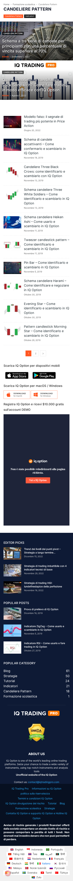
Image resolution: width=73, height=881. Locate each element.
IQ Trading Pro (20, 788)
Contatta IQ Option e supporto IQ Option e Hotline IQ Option (36, 816)
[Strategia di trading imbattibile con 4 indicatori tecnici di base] (12, 570)
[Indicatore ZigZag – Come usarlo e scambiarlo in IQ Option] (12, 630)
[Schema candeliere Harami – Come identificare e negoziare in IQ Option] (12, 286)
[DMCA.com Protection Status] (36, 740)
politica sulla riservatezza (35, 793)
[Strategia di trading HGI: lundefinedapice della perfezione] (12, 587)
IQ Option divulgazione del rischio (24, 803)
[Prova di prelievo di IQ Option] (12, 614)
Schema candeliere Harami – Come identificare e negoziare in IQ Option (46, 285)
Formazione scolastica (24, 4)
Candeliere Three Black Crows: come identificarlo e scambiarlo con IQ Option (44, 171)
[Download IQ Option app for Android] (44, 379)
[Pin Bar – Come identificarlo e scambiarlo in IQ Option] (12, 268)
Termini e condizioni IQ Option (35, 798)
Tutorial (52, 803)
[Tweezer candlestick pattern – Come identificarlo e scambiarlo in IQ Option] (12, 245)
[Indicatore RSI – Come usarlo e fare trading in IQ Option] (12, 647)
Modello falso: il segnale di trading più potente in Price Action (44, 121)
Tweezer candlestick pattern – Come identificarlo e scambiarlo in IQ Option (46, 244)
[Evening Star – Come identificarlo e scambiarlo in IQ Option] (12, 309)
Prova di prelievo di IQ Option (41, 609)
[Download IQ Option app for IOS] (17, 379)
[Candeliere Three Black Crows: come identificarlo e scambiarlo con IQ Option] (12, 172)
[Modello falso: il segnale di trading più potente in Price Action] (12, 122)
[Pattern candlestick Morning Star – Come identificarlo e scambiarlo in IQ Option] (12, 332)
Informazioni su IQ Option (46, 788)
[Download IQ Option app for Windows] (44, 397)
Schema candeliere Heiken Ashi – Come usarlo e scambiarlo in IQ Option (43, 221)
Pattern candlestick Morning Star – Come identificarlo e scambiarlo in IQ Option (45, 331)
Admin (5, 56)
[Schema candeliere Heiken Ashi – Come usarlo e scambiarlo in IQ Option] (12, 222)
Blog (62, 803)
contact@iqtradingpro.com (43, 781)
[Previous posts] (43, 353)
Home (6, 4)
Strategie (49, 808)
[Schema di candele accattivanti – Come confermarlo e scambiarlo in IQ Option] (12, 145)
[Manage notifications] (8, 873)
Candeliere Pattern (13, 16)
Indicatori (30, 16)
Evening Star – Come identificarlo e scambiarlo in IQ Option (46, 308)
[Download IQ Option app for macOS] (17, 397)
